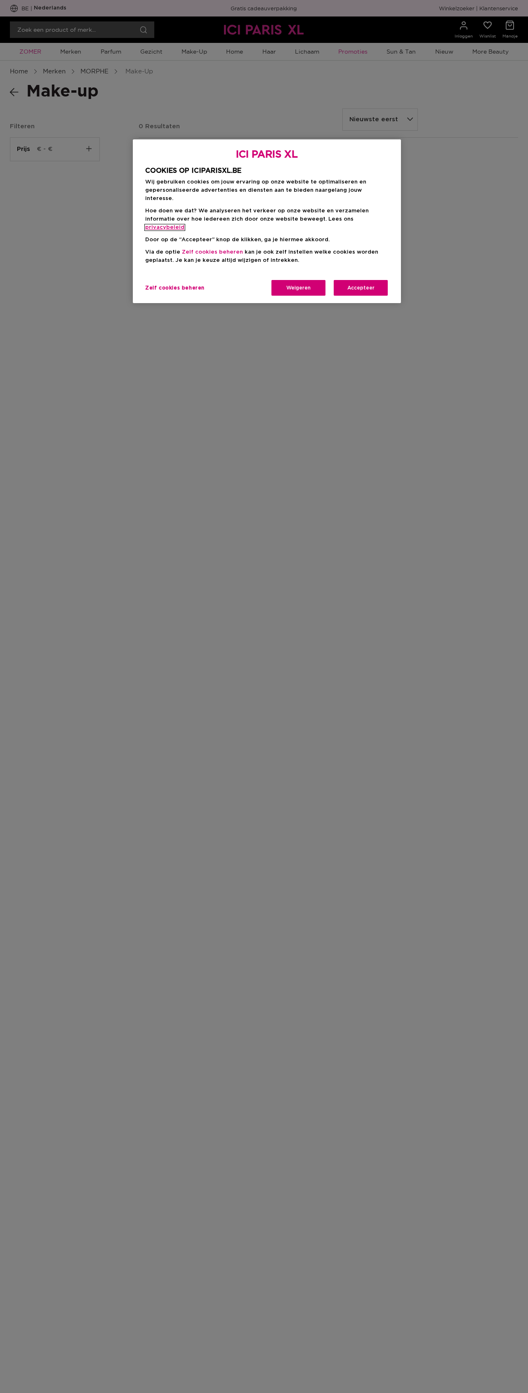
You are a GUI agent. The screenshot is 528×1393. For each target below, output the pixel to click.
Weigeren (298, 287)
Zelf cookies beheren (175, 287)
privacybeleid (164, 227)
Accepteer (361, 287)
